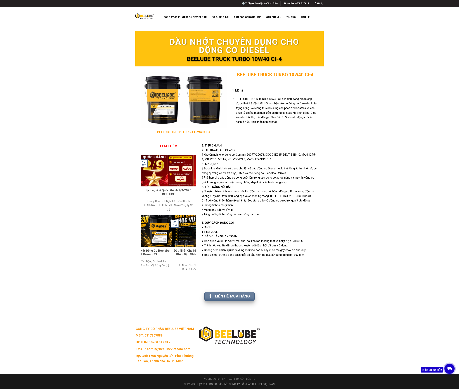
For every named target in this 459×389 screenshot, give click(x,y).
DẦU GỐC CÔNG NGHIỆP (247, 17)
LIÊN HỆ (305, 17)
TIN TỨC (291, 17)
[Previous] (142, 185)
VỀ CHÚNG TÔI (220, 17)
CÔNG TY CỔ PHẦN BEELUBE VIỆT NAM (185, 17)
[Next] (194, 185)
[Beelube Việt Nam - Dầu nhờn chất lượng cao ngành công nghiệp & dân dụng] (144, 16)
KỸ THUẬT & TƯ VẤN (233, 379)
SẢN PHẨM (272, 17)
